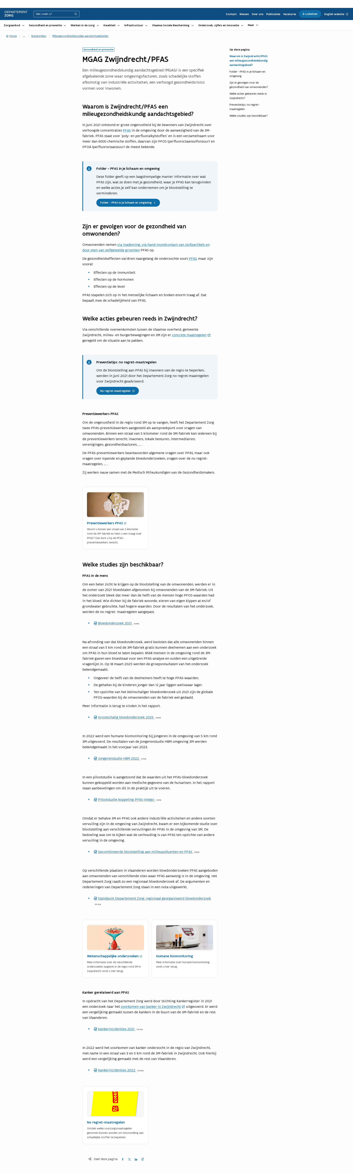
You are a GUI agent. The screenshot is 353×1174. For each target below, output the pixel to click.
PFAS (127, 130)
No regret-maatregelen (113, 390)
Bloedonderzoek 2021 (113, 623)
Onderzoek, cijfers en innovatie (218, 25)
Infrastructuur (133, 25)
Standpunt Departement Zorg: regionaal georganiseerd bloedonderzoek (152, 898)
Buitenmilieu (38, 36)
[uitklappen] (23, 25)
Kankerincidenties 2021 (114, 1029)
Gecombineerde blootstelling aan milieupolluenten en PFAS (143, 851)
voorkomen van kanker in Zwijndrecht (151, 1006)
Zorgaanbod (12, 25)
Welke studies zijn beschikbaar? (248, 115)
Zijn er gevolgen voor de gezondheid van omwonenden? (248, 85)
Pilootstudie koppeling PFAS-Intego (124, 799)
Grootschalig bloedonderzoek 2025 (124, 717)
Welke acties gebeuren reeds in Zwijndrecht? (248, 96)
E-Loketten (310, 14)
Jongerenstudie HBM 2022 (117, 758)
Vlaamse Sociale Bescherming (170, 25)
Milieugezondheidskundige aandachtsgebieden (80, 36)
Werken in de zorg (83, 25)
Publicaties (273, 14)
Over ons (257, 14)
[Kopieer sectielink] (215, 114)
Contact (231, 14)
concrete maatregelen (189, 335)
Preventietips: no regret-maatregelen (244, 107)
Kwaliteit (109, 25)
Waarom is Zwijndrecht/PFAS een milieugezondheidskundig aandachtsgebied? (248, 60)
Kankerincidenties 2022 (115, 1070)
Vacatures (289, 14)
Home (13, 36)
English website (334, 14)
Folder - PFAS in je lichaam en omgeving (247, 74)
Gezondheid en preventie (45, 25)
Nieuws (244, 14)
